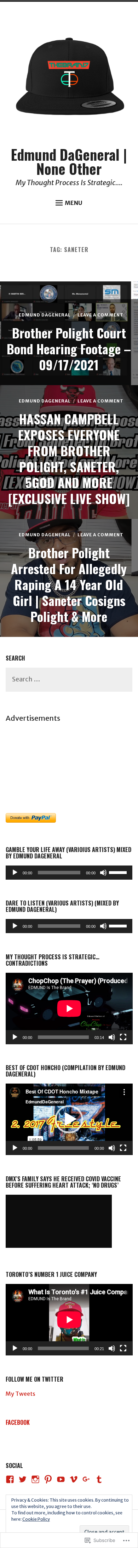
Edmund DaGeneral (45, 315)
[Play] (14, 872)
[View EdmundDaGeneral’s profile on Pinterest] (48, 1479)
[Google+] (86, 1479)
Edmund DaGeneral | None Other (69, 161)
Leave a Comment (100, 315)
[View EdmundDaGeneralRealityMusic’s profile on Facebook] (10, 1479)
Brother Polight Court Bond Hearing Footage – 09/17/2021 (69, 348)
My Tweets (20, 1393)
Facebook (18, 1422)
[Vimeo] (73, 1479)
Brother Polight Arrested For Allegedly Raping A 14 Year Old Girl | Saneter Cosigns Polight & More (69, 584)
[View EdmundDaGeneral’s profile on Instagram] (35, 1479)
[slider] (119, 872)
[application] (69, 873)
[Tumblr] (99, 1479)
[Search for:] (69, 679)
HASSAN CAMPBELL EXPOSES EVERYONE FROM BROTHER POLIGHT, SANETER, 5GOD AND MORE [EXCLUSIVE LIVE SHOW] (69, 458)
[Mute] (103, 872)
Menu (73, 202)
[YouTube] (61, 1479)
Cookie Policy (36, 1519)
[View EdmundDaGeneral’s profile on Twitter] (22, 1479)
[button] (69, 1119)
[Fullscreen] (123, 1037)
